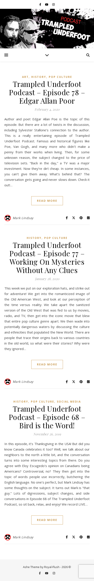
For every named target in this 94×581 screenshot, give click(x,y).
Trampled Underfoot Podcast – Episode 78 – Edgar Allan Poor (47, 92)
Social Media (69, 401)
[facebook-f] (40, 4)
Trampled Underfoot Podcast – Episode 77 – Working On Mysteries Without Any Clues (47, 257)
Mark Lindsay (23, 218)
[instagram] (53, 4)
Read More (47, 201)
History (38, 77)
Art (25, 77)
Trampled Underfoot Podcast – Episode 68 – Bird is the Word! (47, 417)
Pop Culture (60, 77)
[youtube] (47, 4)
